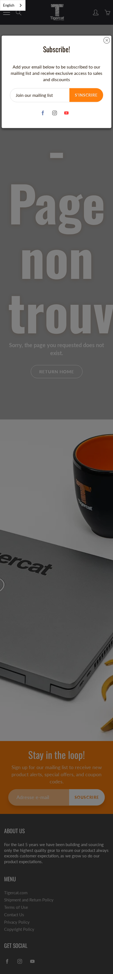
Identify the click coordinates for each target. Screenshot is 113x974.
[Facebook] (43, 113)
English (8, 5)
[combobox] (13, 5)
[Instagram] (55, 113)
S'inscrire (86, 94)
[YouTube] (66, 113)
